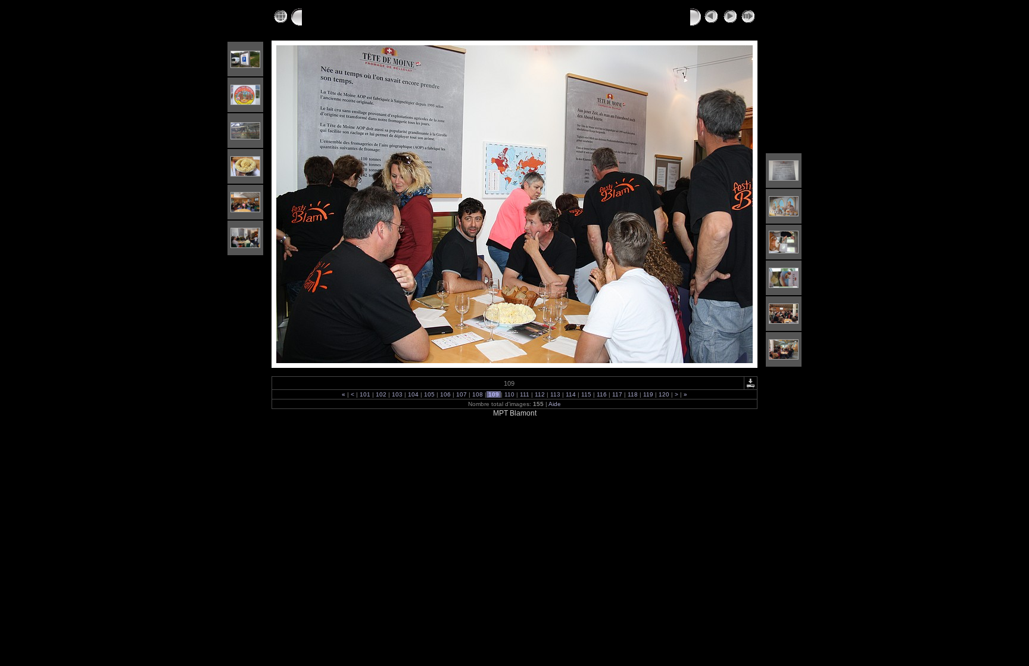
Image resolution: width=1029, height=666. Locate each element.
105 (429, 394)
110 (509, 394)
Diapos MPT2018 (336, 16)
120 (664, 394)
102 (381, 394)
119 (648, 394)
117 (617, 394)
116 (602, 394)
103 (397, 394)
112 (540, 394)
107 (461, 394)
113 (555, 394)
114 (571, 394)
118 (633, 394)
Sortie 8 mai (403, 16)
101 (365, 394)
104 (413, 394)
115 (586, 394)
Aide (554, 404)
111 (524, 394)
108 (477, 394)
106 (445, 394)
